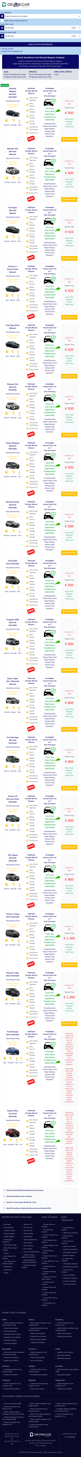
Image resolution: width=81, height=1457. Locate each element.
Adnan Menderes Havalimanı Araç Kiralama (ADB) (12, 1324)
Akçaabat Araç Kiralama (12, 1389)
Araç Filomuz (28, 1242)
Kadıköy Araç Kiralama (64, 1336)
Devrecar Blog (28, 1233)
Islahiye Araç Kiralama (64, 1389)
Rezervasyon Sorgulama (7, 1241)
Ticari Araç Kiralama (69, 1284)
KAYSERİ (59, 1366)
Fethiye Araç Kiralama (37, 1342)
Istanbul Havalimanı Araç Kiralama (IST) (64, 1324)
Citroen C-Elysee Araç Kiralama (50, 1236)
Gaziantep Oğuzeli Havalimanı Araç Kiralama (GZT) (66, 1410)
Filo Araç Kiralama (69, 1275)
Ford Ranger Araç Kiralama (48, 1304)
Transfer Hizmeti (9, 1230)
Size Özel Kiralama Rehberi (29, 1266)
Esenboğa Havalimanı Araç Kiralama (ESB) (12, 1370)
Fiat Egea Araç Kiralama (47, 1231)
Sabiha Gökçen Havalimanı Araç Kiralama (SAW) (67, 1329)
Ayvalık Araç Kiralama (11, 1360)
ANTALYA (32, 1349)
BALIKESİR (6, 1349)
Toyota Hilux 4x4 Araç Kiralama (50, 1299)
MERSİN (32, 1380)
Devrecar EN (28, 1227)
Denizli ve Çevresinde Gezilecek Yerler (21, 1202)
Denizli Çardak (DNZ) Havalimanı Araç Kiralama (24, 1190)
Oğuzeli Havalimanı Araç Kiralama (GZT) (64, 1385)
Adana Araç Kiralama (37, 1389)
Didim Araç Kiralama (64, 1355)
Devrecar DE (28, 1230)
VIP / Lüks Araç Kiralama (67, 1242)
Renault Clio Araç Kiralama (48, 1225)
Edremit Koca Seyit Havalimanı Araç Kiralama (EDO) (13, 1353)
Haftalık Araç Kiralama (70, 1249)
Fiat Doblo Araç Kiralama (48, 1252)
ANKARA (5, 1366)
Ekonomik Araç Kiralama (67, 1237)
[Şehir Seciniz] (2, 16)
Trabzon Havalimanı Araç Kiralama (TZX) (11, 1385)
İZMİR (4, 1320)
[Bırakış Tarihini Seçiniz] (2, 36)
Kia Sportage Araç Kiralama (48, 1267)
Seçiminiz (4, 85)
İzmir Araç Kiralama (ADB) (12, 1403)
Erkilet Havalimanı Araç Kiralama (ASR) (67, 1370)
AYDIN (57, 1349)
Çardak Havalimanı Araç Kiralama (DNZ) (38, 1370)
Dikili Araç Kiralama (10, 1340)
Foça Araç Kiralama (10, 1343)
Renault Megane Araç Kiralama (50, 1246)
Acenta (6, 1253)
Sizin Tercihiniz (28, 1246)
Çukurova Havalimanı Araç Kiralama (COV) (38, 1385)
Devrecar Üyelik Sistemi (31, 1252)
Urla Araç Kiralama (10, 1331)
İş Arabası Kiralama (69, 1281)
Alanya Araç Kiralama (37, 1357)
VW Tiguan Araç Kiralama (48, 1283)
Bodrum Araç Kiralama (37, 1333)
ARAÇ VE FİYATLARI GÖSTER (40, 44)
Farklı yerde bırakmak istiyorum (16, 20)
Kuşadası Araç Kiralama (65, 1352)
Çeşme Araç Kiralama (11, 1328)
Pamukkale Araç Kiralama (39, 1374)
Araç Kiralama (8, 1227)
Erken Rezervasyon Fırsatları (9, 1249)
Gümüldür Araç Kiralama (12, 1337)
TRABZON (6, 1380)
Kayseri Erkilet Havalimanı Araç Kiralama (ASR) (66, 1405)
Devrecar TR (28, 1224)
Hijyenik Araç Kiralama (70, 1233)
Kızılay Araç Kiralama (11, 1374)
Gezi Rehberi (28, 1236)
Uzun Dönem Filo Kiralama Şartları (9, 1262)
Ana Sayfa (7, 1224)
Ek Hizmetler (28, 1249)
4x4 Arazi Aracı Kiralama (67, 1271)
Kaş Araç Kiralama (36, 1360)
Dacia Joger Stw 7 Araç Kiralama (50, 1262)
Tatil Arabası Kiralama (70, 1264)
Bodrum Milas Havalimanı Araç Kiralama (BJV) (40, 1324)
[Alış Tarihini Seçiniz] (2, 28)
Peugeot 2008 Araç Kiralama (49, 1273)
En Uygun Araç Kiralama (67, 1260)
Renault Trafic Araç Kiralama (49, 1288)
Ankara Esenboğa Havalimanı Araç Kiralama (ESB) (13, 1418)
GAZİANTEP (60, 1380)
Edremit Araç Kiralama (11, 1357)
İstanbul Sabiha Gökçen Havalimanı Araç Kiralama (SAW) (13, 1413)
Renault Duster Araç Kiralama (49, 1257)
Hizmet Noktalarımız (30, 1239)
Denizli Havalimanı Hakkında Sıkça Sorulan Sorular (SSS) (28, 1208)
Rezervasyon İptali (10, 1245)
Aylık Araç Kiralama (69, 1246)
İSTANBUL (59, 1320)
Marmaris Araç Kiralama (38, 1339)
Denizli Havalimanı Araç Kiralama (19, 1196)
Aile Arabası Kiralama (70, 1252)
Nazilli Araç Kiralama (64, 1358)
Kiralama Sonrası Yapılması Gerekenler (29, 1261)
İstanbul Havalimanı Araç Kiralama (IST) (11, 1408)
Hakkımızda (8, 1266)
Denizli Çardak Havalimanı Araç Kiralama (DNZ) (39, 1420)
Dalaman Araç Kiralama (38, 1336)
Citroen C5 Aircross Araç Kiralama (49, 1278)
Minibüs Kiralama (69, 1255)
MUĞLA (32, 1320)
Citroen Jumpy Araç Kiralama (49, 1294)
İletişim (6, 1273)
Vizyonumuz (8, 1270)
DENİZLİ (32, 1366)
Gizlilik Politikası (9, 1236)
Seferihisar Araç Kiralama (12, 1334)
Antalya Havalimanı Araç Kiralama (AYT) (38, 1353)
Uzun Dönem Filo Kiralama (9, 1257)
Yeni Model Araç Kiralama (67, 1229)
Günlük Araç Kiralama (70, 1278)
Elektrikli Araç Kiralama (70, 1267)
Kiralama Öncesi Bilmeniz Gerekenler (28, 1256)
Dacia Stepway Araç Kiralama (49, 1241)
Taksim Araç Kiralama (64, 1333)
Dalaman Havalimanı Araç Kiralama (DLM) (38, 1329)
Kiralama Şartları (9, 1233)
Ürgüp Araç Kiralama (64, 1374)
